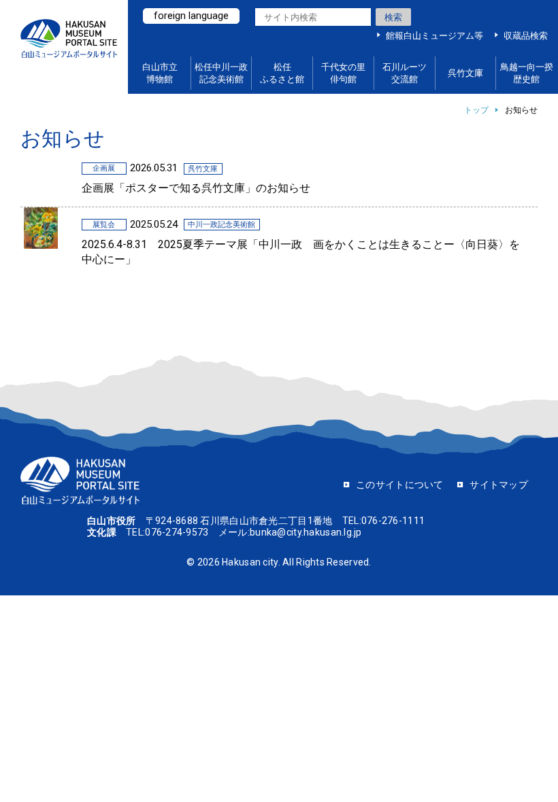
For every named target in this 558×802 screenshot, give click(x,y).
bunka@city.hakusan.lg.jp (306, 532)
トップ (476, 110)
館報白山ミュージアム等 (434, 36)
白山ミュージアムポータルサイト (68, 47)
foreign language (191, 16)
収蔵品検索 (526, 36)
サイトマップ (499, 484)
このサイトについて (400, 484)
